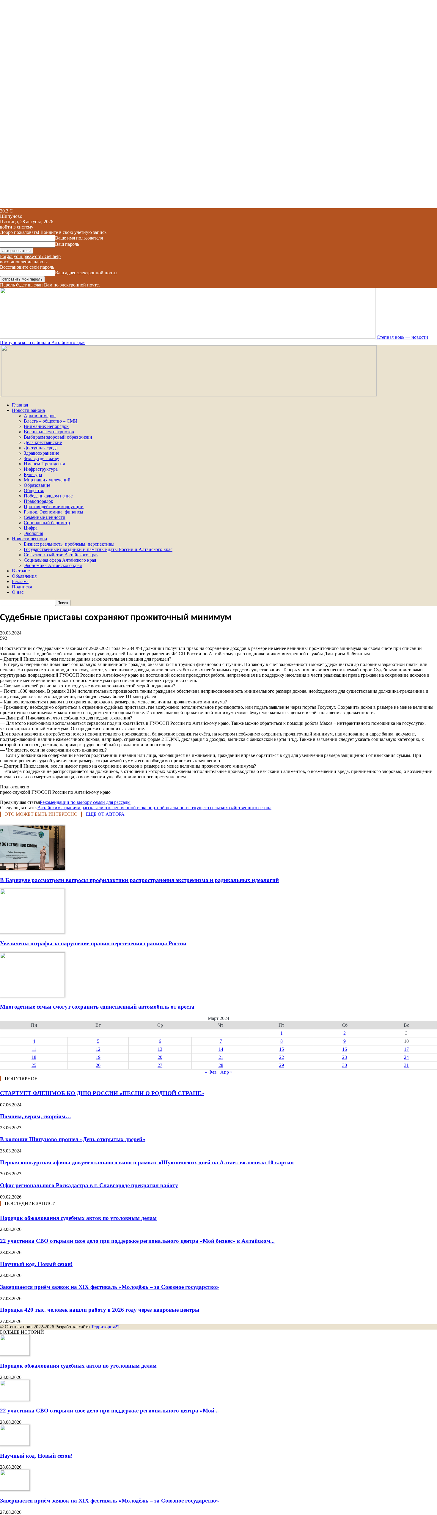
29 (281, 1065)
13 (160, 1049)
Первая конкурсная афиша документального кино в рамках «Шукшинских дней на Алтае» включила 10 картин (147, 1162)
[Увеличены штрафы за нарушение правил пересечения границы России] (32, 931)
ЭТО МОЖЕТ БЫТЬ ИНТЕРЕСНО (41, 814)
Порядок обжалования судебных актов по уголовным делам (78, 1218)
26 (98, 1065)
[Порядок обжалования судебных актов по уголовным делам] (15, 1354)
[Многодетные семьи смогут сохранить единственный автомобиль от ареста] (32, 995)
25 (34, 1065)
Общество (34, 490)
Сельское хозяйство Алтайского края (61, 554)
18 (34, 1057)
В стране (21, 570)
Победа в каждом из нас (48, 495)
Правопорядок (38, 501)
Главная (20, 404)
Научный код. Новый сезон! (36, 1264)
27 (160, 1065)
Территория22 (105, 1326)
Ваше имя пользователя (79, 237)
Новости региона (29, 538)
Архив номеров (40, 415)
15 (281, 1049)
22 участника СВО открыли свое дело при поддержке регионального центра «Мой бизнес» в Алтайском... (137, 1241)
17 (406, 1049)
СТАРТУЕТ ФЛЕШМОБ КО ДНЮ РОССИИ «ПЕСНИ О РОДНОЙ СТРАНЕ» (102, 1093)
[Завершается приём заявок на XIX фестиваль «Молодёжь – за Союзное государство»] (15, 1489)
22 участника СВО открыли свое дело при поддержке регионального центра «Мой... (109, 1410)
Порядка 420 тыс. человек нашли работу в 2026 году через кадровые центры (99, 1310)
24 (406, 1057)
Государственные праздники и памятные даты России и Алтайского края (98, 549)
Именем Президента (44, 463)
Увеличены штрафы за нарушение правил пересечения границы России (93, 943)
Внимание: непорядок (46, 426)
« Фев (211, 1072)
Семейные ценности (44, 517)
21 (220, 1057)
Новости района (28, 410)
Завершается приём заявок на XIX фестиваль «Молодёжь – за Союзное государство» (109, 1287)
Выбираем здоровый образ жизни (58, 437)
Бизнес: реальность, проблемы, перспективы (69, 544)
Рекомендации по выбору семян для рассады (85, 802)
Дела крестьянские (43, 442)
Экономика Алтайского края (53, 565)
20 (160, 1057)
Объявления (24, 576)
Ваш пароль (67, 244)
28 (220, 1065)
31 (406, 1065)
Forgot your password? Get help (30, 256)
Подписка (22, 586)
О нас (17, 592)
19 (98, 1057)
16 (344, 1049)
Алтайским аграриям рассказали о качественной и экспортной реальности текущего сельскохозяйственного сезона (154, 807)
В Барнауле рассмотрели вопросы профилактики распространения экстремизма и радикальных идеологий (139, 880)
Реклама (20, 581)
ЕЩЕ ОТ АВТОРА (105, 814)
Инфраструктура (41, 469)
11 (34, 1049)
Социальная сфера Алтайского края (60, 560)
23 (344, 1057)
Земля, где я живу (41, 458)
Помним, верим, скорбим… (35, 1116)
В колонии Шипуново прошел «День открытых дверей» (72, 1139)
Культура (33, 474)
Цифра (30, 527)
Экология (33, 533)
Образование (37, 485)
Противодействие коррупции (54, 506)
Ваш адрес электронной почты (86, 272)
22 (281, 1057)
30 (344, 1065)
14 (220, 1049)
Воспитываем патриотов (49, 431)
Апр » (226, 1072)
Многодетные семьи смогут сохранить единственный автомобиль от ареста (97, 1007)
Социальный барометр (47, 522)
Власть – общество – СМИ (51, 420)
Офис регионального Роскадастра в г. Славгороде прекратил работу (89, 1185)
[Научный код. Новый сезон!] (15, 1444)
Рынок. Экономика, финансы (53, 511)
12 (98, 1049)
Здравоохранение (41, 453)
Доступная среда (41, 447)
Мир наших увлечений (47, 479)
